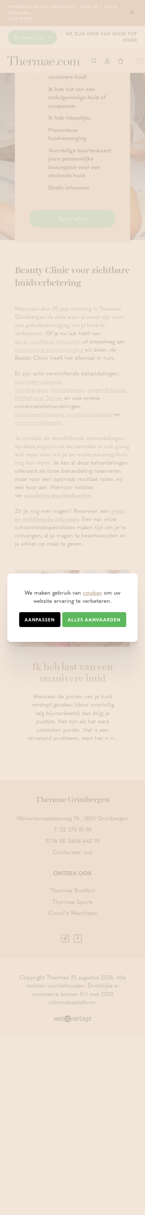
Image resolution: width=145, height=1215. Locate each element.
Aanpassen (40, 619)
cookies (92, 592)
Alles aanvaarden (94, 619)
